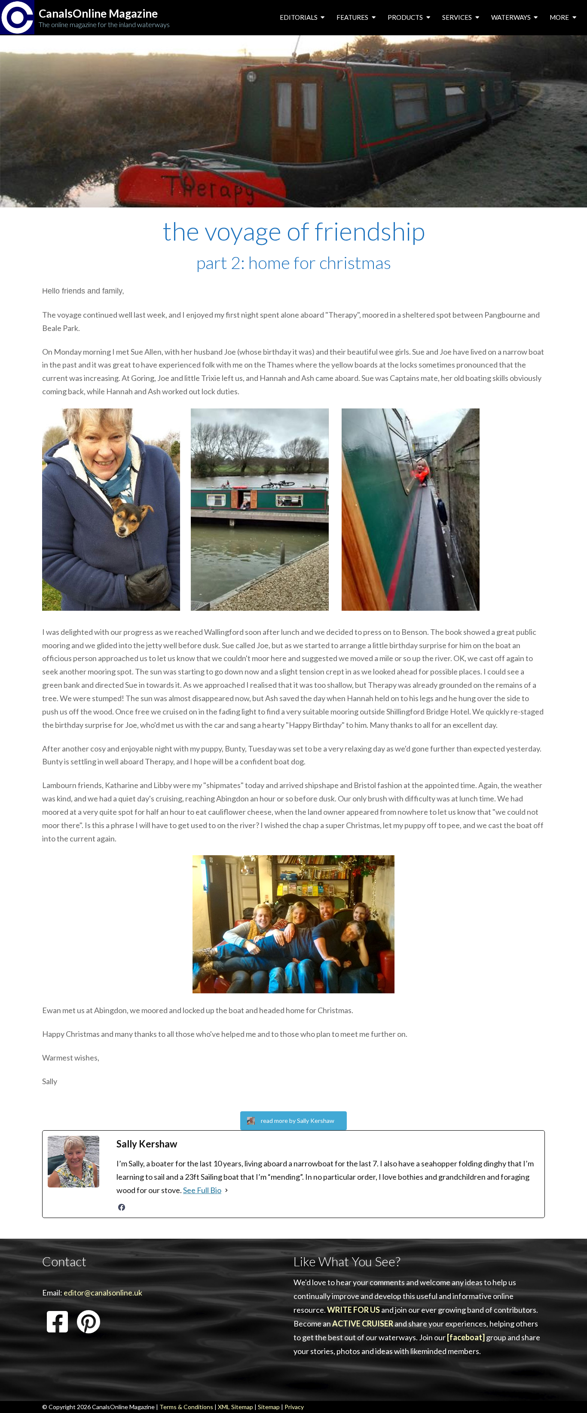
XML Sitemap (235, 1406)
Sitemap (269, 1406)
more (560, 17)
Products (406, 17)
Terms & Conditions (186, 1406)
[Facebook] (121, 1207)
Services (457, 17)
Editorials (299, 17)
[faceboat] (466, 1337)
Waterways (511, 17)
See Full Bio (202, 1190)
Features (353, 17)
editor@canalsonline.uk (103, 1292)
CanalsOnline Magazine (98, 13)
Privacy (294, 1406)
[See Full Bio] (226, 1190)
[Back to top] (567, 1393)
